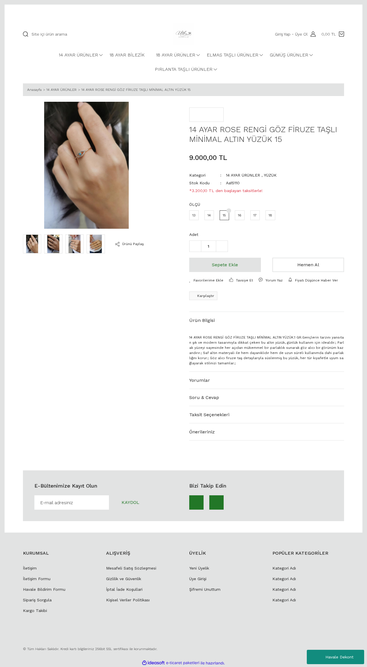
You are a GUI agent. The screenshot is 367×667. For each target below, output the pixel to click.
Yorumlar (199, 380)
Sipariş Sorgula (37, 600)
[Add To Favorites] (206, 280)
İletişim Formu (36, 578)
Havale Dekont (339, 657)
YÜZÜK (270, 175)
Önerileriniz (202, 432)
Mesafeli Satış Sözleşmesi (131, 568)
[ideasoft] (153, 663)
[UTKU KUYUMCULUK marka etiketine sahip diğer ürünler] (206, 114)
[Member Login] (312, 34)
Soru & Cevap (204, 397)
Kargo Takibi (35, 610)
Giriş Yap (282, 34)
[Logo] (183, 34)
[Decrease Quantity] (195, 246)
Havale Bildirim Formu (44, 589)
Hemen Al (308, 264)
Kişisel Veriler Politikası (128, 600)
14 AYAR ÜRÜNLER (243, 175)
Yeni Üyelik (199, 568)
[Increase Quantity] (222, 246)
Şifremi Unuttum (204, 589)
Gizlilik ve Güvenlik (123, 578)
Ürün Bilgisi (202, 320)
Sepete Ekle (225, 264)
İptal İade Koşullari (124, 589)
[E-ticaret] (183, 663)
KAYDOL (130, 502)
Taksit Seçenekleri (209, 414)
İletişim (30, 568)
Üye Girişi (197, 578)
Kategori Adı (284, 568)
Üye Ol (301, 34)
